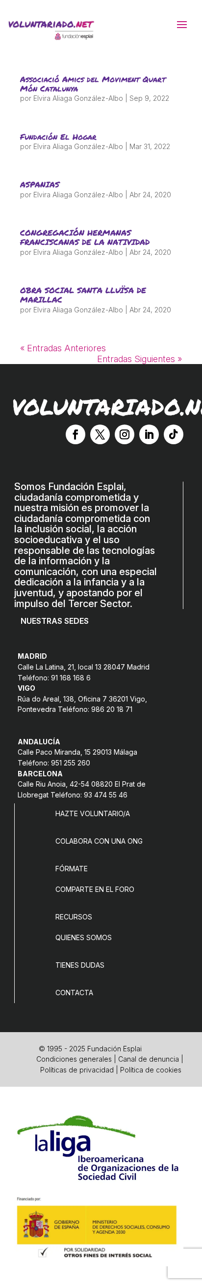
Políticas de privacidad (77, 1070)
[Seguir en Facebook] (75, 434)
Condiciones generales (74, 1059)
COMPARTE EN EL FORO (94, 889)
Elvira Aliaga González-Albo (78, 98)
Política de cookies (150, 1070)
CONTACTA (74, 992)
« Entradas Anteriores (63, 348)
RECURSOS (73, 917)
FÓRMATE (71, 868)
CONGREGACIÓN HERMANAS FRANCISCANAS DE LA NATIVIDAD (85, 237)
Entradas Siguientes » (139, 359)
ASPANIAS (39, 184)
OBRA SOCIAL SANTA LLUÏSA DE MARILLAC (83, 294)
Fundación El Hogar (58, 136)
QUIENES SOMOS (83, 937)
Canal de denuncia (148, 1059)
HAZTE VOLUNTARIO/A (92, 813)
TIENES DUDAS (79, 965)
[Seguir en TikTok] (173, 434)
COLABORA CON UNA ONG (99, 841)
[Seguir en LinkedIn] (149, 434)
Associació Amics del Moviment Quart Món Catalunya (93, 83)
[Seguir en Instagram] (124, 434)
